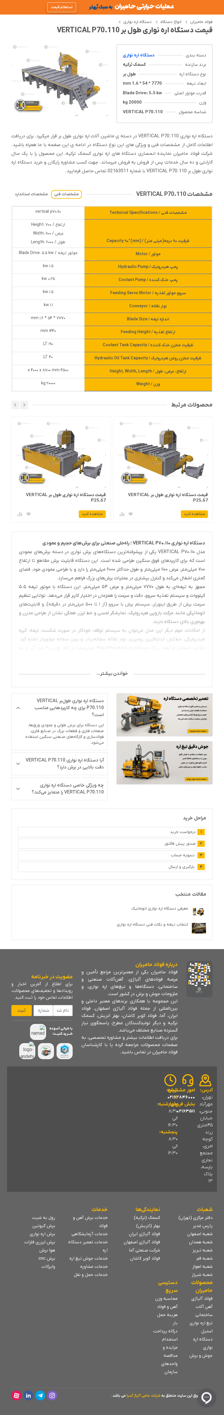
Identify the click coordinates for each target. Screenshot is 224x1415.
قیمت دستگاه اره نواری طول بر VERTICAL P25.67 (168, 497)
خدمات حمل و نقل (91, 1275)
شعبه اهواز (202, 1267)
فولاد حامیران (201, 22)
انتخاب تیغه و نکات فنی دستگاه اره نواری (152, 924)
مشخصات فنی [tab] (66, 194)
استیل (207, 1331)
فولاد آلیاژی (202, 1299)
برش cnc (46, 1258)
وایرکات (48, 1267)
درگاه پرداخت (165, 1331)
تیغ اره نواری (201, 1323)
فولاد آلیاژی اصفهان (142, 1242)
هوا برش (47, 1250)
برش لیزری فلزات (39, 1242)
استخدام (170, 1339)
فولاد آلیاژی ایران (144, 1234)
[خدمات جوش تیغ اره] (164, 762)
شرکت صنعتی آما (144, 1250)
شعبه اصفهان (200, 1234)
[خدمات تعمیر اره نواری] (164, 714)
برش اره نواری (42, 1234)
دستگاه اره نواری (137, 22)
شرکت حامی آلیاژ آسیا (143, 1395)
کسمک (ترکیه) (147, 1218)
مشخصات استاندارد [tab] (31, 194)
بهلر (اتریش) (148, 1226)
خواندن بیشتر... (112, 674)
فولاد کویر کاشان (145, 1258)
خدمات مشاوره (94, 1267)
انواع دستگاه (170, 22)
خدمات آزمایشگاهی (89, 1234)
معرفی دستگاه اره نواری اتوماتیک (160, 908)
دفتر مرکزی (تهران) (195, 1218)
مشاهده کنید (194, 514)
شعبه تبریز (202, 1250)
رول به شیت (43, 1218)
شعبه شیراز (202, 1275)
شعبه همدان (201, 1242)
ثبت (22, 1010)
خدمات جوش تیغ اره (88, 1258)
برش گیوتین (43, 1226)
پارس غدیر (203, 1226)
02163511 (186, 1111)
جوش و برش (201, 1356)
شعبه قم (205, 1258)
